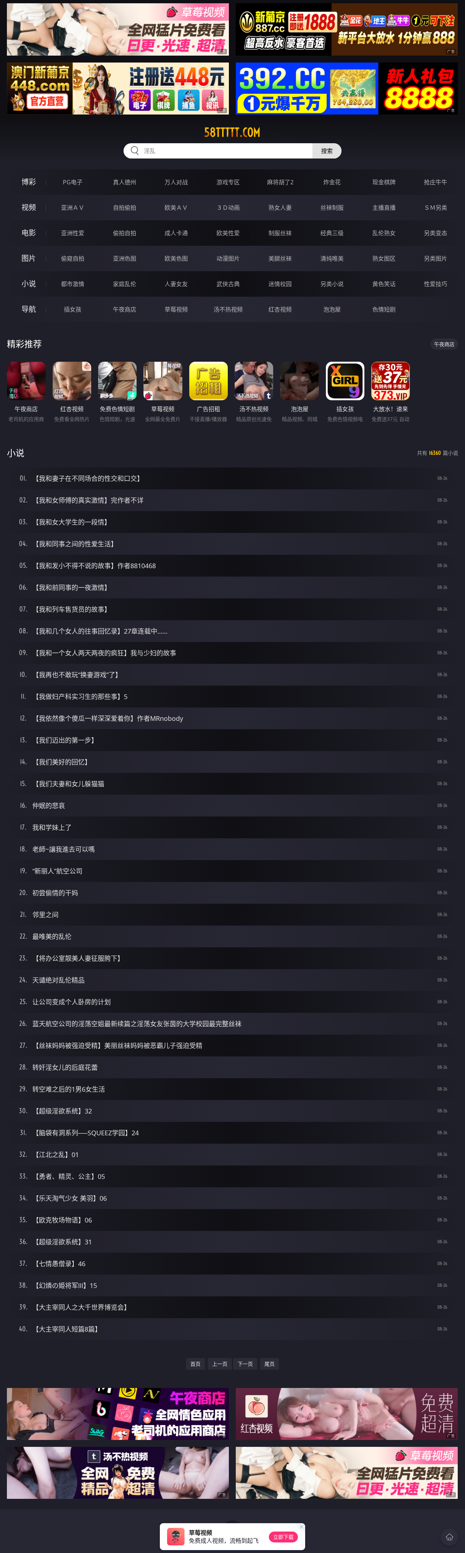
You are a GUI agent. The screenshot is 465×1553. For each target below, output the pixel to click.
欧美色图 (176, 258)
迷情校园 (280, 284)
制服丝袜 (280, 233)
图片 (28, 258)
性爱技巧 (435, 284)
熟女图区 (384, 258)
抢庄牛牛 (435, 182)
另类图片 (435, 258)
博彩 (28, 182)
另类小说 (332, 284)
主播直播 (384, 208)
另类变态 (435, 233)
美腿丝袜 (280, 258)
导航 (28, 309)
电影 (28, 233)
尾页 (269, 1363)
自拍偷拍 (124, 208)
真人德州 (124, 182)
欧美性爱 (228, 233)
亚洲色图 (124, 258)
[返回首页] (449, 1537)
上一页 (219, 1363)
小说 (28, 284)
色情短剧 (384, 309)
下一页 (245, 1363)
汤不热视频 (228, 309)
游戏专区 (228, 182)
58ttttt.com (232, 132)
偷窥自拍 (72, 258)
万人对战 (176, 182)
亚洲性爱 (72, 233)
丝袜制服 (332, 208)
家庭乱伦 (124, 284)
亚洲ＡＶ (72, 208)
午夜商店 (124, 309)
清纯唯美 (332, 258)
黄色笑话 (384, 284)
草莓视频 (176, 309)
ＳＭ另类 (435, 208)
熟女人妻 (280, 208)
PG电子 (72, 182)
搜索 (327, 151)
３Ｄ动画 (228, 208)
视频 (28, 207)
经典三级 (332, 233)
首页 (195, 1363)
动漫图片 (228, 258)
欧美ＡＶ (176, 208)
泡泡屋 (332, 309)
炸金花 (332, 182)
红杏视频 (280, 309)
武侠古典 (228, 284)
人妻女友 (176, 284)
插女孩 (72, 309)
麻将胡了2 (280, 182)
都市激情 (72, 284)
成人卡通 (176, 233)
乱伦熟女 (384, 233)
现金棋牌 (384, 182)
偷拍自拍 (124, 233)
